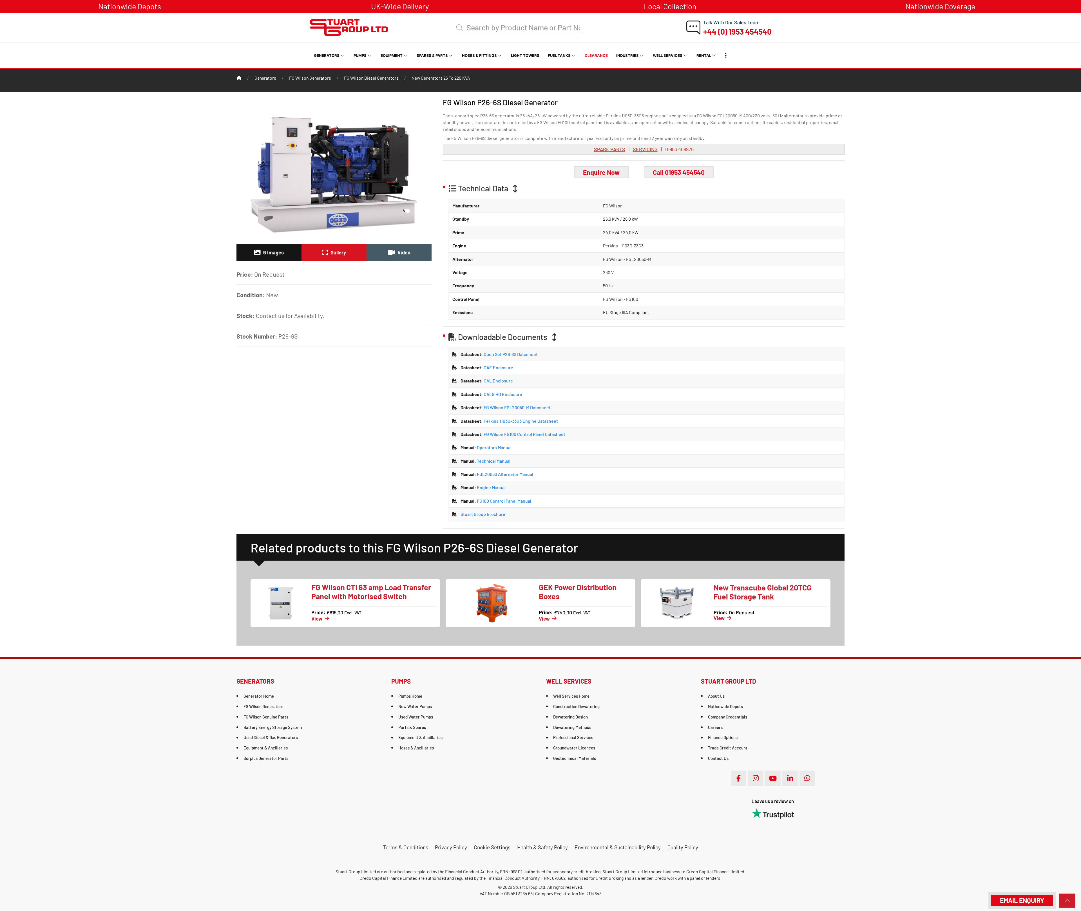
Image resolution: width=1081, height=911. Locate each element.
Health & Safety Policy (542, 847)
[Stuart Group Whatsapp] (807, 778)
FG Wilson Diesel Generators (371, 77)
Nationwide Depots (725, 706)
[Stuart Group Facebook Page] (738, 778)
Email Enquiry (1022, 900)
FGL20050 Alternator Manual (504, 474)
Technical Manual (493, 461)
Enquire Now (601, 172)
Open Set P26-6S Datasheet (510, 354)
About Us (716, 696)
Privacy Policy (451, 847)
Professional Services (573, 737)
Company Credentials (727, 716)
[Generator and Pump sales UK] (349, 27)
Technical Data (483, 188)
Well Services (667, 55)
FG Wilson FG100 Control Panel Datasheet (524, 434)
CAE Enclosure (498, 367)
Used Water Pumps (415, 716)
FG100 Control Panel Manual (503, 500)
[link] (1067, 900)
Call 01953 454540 (679, 172)
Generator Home (259, 696)
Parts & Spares (412, 727)
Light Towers (525, 55)
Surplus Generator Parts (266, 758)
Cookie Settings (492, 847)
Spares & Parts (432, 55)
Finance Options (723, 737)
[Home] (239, 77)
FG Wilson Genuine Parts (266, 716)
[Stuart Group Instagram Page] (755, 778)
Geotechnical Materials (574, 758)
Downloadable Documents (502, 337)
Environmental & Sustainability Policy (618, 847)
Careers (715, 727)
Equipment (392, 55)
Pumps (360, 55)
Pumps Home (410, 696)
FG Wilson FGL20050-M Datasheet (517, 407)
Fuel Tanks (559, 55)
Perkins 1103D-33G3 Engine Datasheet (520, 421)
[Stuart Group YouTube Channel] (773, 778)
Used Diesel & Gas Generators (271, 737)
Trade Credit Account (727, 747)
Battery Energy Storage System (273, 727)
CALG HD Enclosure (502, 394)
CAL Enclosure (498, 380)
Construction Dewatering (576, 706)
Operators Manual (494, 447)
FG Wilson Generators (310, 77)
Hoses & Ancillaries (416, 747)
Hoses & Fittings (479, 55)
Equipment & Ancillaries (266, 747)
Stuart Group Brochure (483, 514)
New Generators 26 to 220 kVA (441, 77)
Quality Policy (682, 847)
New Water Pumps (415, 706)
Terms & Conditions (405, 847)
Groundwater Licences (574, 747)
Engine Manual (491, 487)
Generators (327, 55)
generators (265, 77)
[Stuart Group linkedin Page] (790, 778)
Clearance (596, 55)
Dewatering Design (570, 716)
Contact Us (718, 758)
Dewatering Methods (572, 727)
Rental (703, 55)
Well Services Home (571, 696)
